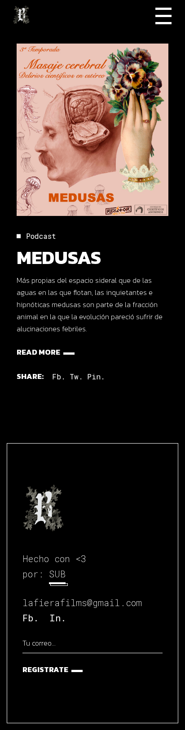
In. (57, 617)
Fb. (30, 617)
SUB (57, 574)
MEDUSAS (59, 257)
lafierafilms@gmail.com (82, 602)
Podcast (41, 236)
